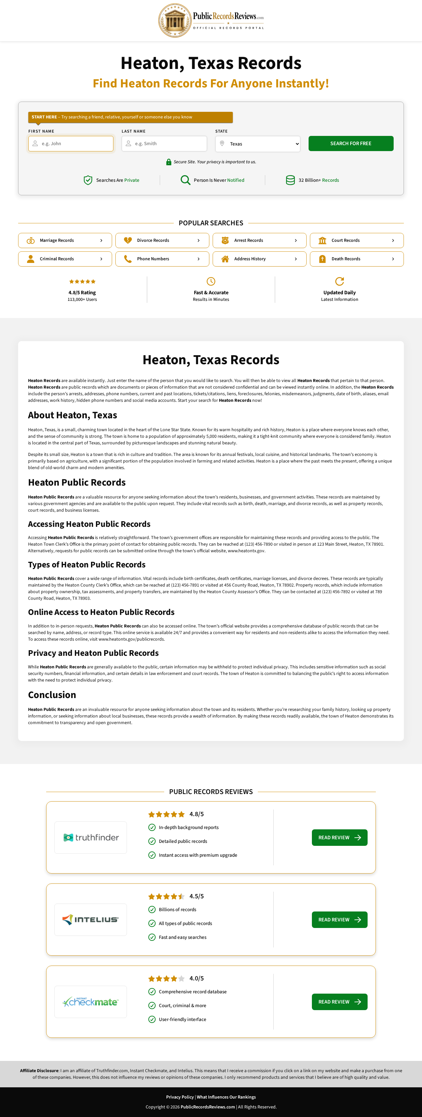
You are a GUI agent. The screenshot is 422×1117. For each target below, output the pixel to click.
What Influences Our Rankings (226, 1097)
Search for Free (351, 143)
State (221, 131)
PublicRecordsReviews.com (208, 1107)
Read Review (333, 837)
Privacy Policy (180, 1097)
